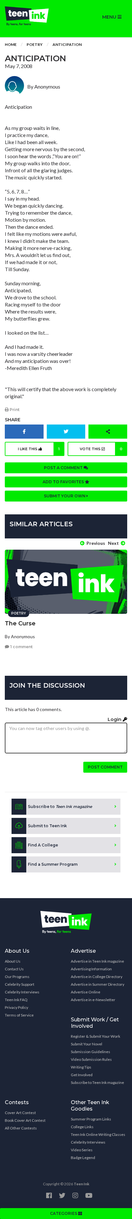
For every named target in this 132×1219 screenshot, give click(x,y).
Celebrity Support (19, 984)
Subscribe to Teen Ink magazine (97, 1082)
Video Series (82, 1149)
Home (11, 44)
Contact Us (14, 968)
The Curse (20, 623)
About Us (13, 961)
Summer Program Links (91, 1119)
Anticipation (67, 44)
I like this (39, 449)
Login (115, 719)
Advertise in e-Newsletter (93, 999)
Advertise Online (85, 992)
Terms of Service (19, 1015)
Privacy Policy (16, 1007)
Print (14, 409)
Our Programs (17, 976)
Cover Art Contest (20, 1112)
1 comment (21, 646)
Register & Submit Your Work (95, 1036)
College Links (82, 1126)
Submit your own (65, 496)
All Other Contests (21, 1128)
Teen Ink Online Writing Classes (98, 1134)
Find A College (43, 845)
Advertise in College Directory (96, 976)
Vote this (101, 449)
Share (13, 420)
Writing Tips (81, 1067)
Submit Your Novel (86, 1044)
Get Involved (82, 1074)
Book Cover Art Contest (25, 1120)
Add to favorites (64, 481)
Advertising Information (91, 968)
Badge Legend (83, 1157)
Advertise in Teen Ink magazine (97, 961)
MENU (110, 17)
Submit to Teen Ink (47, 825)
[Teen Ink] (33, 16)
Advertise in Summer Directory (97, 984)
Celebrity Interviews (22, 992)
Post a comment (64, 467)
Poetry (35, 44)
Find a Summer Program (53, 864)
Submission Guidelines (90, 1051)
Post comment (105, 767)
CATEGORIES (64, 1213)
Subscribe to (60, 806)
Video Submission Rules (91, 1059)
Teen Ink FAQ (16, 999)
